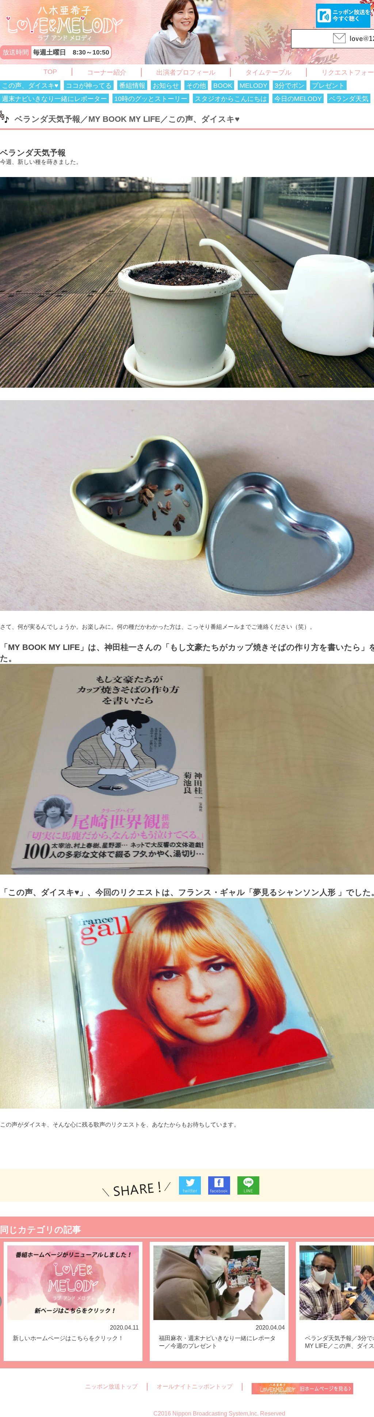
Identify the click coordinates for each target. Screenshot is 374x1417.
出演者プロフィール (185, 72)
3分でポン (290, 85)
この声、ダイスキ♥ (30, 85)
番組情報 (132, 85)
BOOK (222, 85)
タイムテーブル (268, 72)
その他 (196, 85)
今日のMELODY (298, 98)
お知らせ (166, 85)
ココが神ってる (89, 85)
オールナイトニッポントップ (195, 1386)
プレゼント (328, 85)
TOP (50, 71)
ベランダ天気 (349, 98)
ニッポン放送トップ (111, 1386)
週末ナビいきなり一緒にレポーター (54, 98)
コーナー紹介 (106, 72)
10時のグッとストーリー (150, 98)
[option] (73, 1301)
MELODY (253, 85)
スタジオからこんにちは (231, 98)
